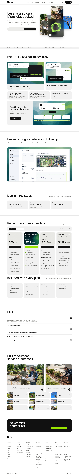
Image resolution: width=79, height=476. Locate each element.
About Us (18, 444)
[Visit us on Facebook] (68, 473)
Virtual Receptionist (39, 462)
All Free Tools (66, 444)
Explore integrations (15, 118)
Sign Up (8, 454)
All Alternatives (47, 444)
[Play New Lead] (50, 35)
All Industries (28, 465)
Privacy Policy (19, 450)
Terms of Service (20, 452)
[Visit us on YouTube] (70, 473)
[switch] (16, 229)
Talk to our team (64, 246)
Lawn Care (28, 444)
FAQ (8, 460)
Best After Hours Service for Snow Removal (58, 462)
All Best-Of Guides (58, 444)
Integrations (9, 446)
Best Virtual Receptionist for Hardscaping (57, 457)
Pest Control (28, 452)
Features (27, 2)
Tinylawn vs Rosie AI (48, 456)
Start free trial (68, 2)
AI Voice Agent (38, 467)
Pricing (32, 2)
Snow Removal (28, 458)
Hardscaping (28, 454)
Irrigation (27, 450)
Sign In (8, 452)
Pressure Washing (29, 460)
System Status (9, 463)
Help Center (9, 456)
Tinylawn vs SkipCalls (49, 463)
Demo (49, 2)
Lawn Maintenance (29, 446)
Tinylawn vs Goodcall (49, 458)
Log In (62, 2)
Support (8, 458)
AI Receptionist (38, 444)
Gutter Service (28, 463)
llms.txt (16, 473)
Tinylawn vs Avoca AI (49, 446)
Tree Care (28, 456)
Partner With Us (19, 446)
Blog (52, 2)
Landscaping (28, 448)
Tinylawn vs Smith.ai (48, 448)
